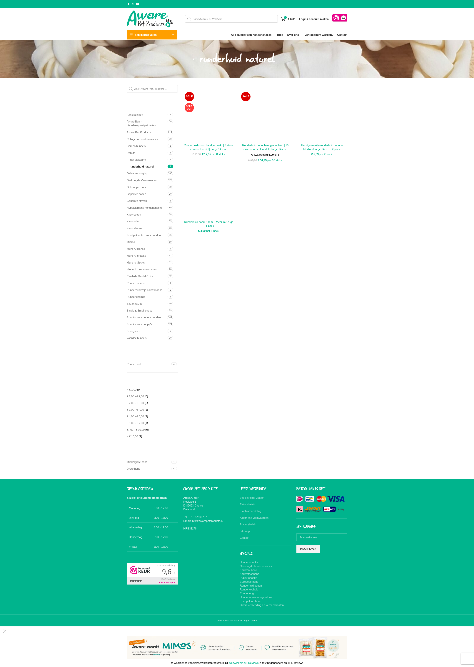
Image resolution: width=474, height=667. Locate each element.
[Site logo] (150, 18)
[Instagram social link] (133, 3)
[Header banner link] (237, 333)
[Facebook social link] (129, 3)
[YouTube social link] (137, 3)
